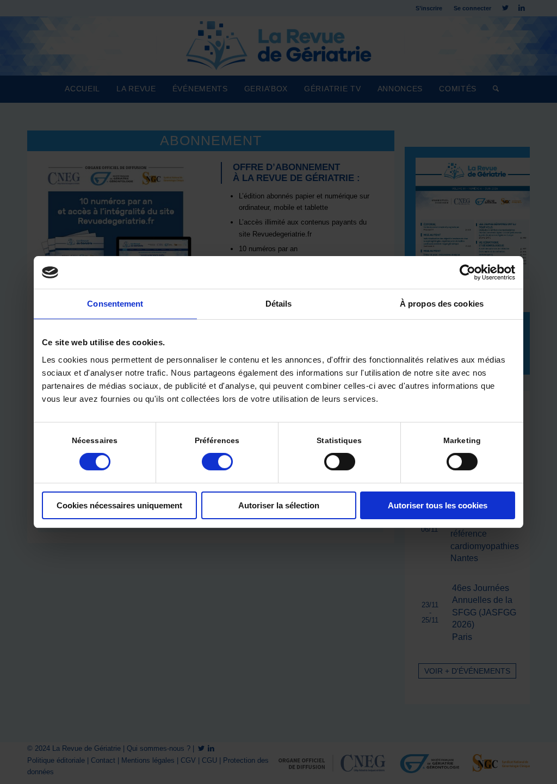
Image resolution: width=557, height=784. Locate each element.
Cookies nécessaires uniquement (119, 505)
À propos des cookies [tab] (442, 303)
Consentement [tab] (115, 303)
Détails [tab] (278, 303)
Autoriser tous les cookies (437, 505)
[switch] (217, 461)
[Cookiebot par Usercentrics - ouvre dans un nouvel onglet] (467, 272)
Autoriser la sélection (278, 505)
